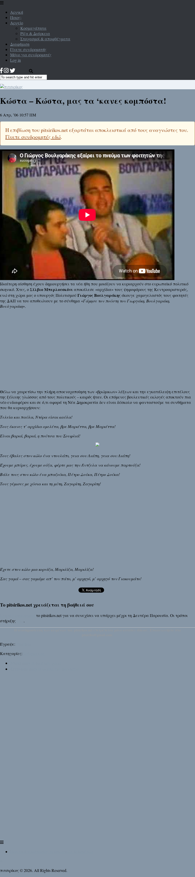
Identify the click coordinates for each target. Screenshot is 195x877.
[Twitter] (12, 70)
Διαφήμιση (19, 44)
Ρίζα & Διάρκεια (35, 33)
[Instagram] (6, 70)
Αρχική (16, 12)
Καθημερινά (33, 653)
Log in (15, 60)
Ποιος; (15, 17)
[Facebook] (1, 70)
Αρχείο (16, 22)
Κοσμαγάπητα (33, 28)
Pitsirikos (23, 644)
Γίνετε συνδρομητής (28, 49)
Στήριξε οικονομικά (17, 615)
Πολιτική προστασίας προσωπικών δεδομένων (51, 851)
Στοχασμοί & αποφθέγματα (45, 38)
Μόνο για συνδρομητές (31, 54)
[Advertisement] (97, 348)
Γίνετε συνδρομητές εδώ (33, 136)
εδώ (20, 620)
